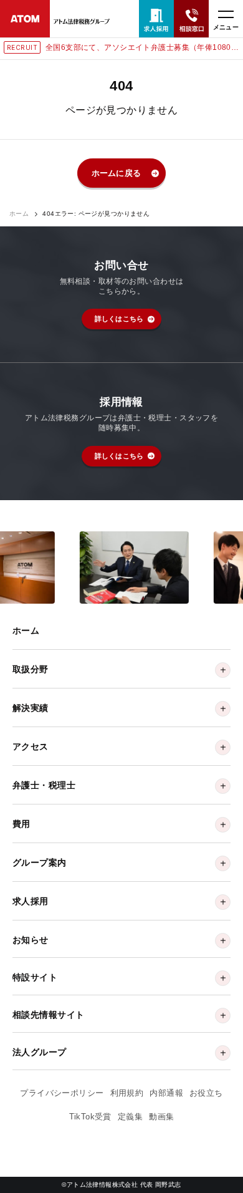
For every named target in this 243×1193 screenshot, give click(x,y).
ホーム (19, 214)
